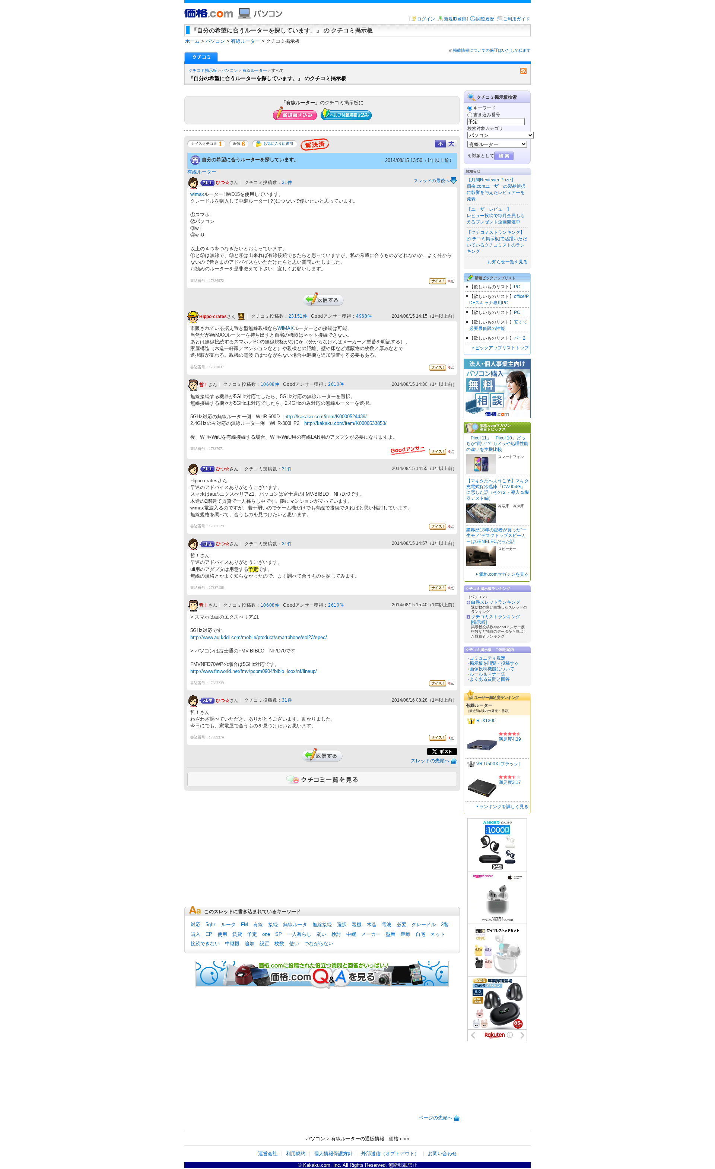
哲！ (203, 384)
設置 (264, 943)
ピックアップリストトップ (502, 347)
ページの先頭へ (435, 1118)
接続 (273, 924)
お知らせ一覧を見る (507, 261)
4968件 (364, 316)
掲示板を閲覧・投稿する (494, 663)
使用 (222, 934)
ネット (437, 934)
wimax (197, 194)
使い (294, 943)
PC (517, 286)
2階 (444, 924)
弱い (321, 934)
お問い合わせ (442, 1153)
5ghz (211, 924)
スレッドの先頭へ (430, 760)
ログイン (426, 19)
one (266, 934)
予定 (252, 934)
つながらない (318, 943)
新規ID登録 (455, 19)
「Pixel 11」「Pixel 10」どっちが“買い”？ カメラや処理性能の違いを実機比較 (497, 443)
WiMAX (285, 328)
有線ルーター (254, 70)
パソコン (230, 70)
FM (244, 924)
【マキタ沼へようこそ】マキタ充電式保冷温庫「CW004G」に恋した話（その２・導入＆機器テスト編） (497, 489)
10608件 (270, 384)
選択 (342, 924)
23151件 (298, 316)
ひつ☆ (222, 182)
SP (278, 934)
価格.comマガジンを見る (504, 574)
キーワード (484, 108)
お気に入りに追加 (278, 144)
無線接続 (322, 924)
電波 (386, 924)
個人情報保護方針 (333, 1153)
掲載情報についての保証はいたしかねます (492, 50)
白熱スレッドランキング (495, 602)
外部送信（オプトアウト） (390, 1153)
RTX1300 (486, 720)
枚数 (279, 943)
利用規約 (295, 1153)
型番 (390, 934)
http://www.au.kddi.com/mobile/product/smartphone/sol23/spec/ (258, 637)
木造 (371, 924)
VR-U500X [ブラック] (497, 763)
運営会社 (267, 1153)
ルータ (228, 924)
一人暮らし (299, 934)
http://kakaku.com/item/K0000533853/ (345, 423)
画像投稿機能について (492, 668)
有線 (258, 924)
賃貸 (237, 934)
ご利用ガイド (516, 19)
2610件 (336, 384)
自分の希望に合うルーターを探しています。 (250, 159)
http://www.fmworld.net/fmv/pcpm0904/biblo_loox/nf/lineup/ (253, 671)
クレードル (423, 924)
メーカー (371, 934)
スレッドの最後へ (431, 180)
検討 (336, 934)
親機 (357, 924)
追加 (249, 943)
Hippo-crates (213, 316)
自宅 (420, 934)
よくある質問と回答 (490, 679)
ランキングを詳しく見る (503, 806)
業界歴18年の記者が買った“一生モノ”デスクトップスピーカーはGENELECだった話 (496, 535)
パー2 (519, 338)
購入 (195, 934)
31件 (287, 182)
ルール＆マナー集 (487, 674)
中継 (351, 934)
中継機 (232, 943)
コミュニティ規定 (487, 658)
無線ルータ (295, 924)
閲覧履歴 (485, 19)
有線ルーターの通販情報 (357, 1138)
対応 (195, 924)
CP (209, 934)
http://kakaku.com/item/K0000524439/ (326, 416)
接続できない (205, 943)
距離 (405, 934)
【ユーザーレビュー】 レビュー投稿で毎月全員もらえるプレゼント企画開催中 (496, 216)
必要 (401, 924)
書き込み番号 (486, 114)
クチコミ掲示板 (202, 70)
